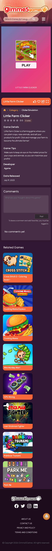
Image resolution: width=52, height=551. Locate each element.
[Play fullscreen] (47, 101)
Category (13, 110)
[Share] (43, 101)
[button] (46, 516)
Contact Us (26, 523)
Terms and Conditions (26, 532)
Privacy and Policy (26, 528)
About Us (26, 519)
